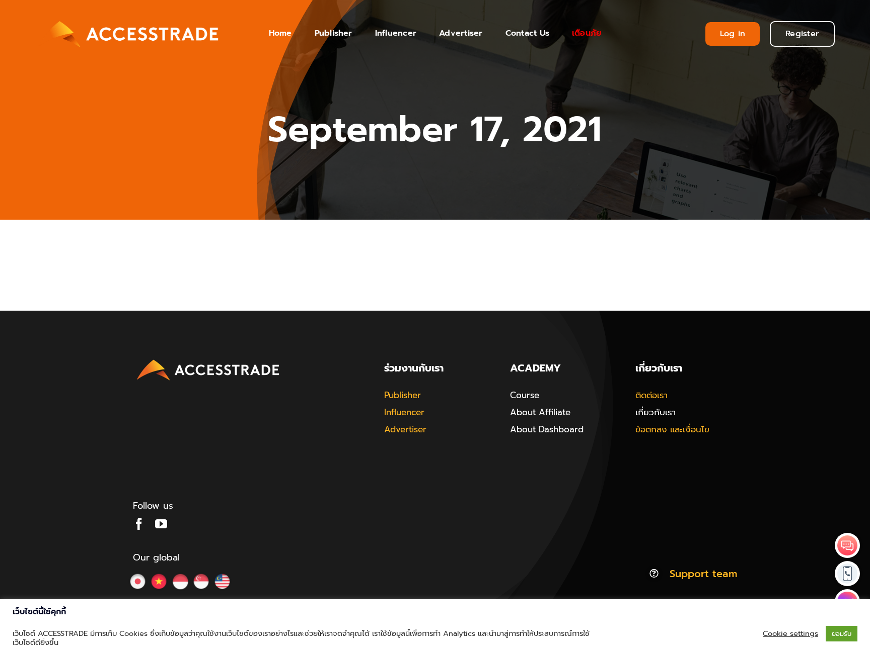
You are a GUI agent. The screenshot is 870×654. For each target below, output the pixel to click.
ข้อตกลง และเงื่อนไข (672, 429)
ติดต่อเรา (651, 395)
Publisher (402, 395)
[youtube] (161, 524)
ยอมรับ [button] (841, 633)
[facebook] (139, 524)
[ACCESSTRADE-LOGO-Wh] (130, 18)
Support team (703, 573)
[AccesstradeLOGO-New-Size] (208, 359)
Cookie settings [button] (790, 633)
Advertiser (405, 429)
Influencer (404, 412)
